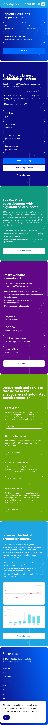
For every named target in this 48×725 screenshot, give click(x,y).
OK (6, 717)
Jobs (4, 672)
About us (6, 668)
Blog (4, 685)
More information (24, 175)
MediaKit (6, 681)
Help (4, 698)
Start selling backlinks (24, 168)
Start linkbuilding (24, 160)
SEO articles (8, 694)
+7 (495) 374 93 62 (32, 4)
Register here (24, 50)
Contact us (7, 677)
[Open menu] (43, 4)
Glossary (6, 690)
